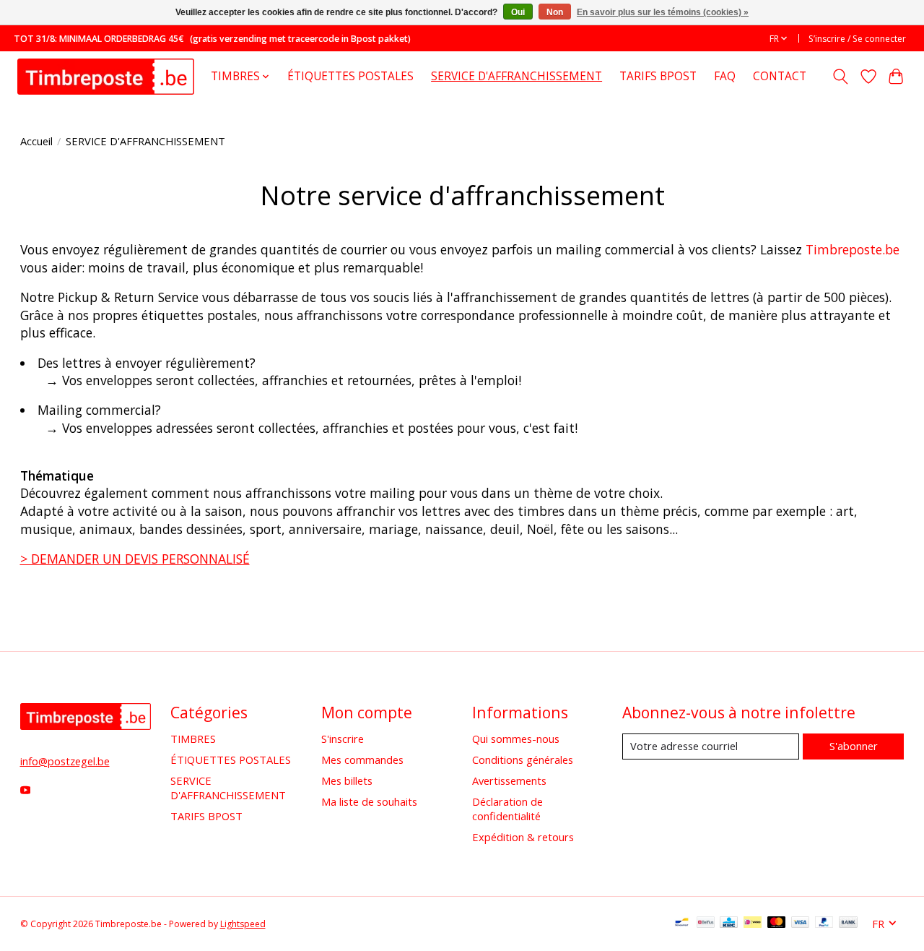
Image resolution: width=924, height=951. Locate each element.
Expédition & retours (523, 837)
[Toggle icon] (839, 77)
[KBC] (729, 923)
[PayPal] (824, 923)
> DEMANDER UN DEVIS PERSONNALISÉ (135, 558)
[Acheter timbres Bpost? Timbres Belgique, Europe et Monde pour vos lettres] (105, 76)
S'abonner (853, 746)
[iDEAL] (753, 923)
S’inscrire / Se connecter (857, 39)
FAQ (725, 76)
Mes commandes (362, 759)
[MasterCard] (776, 923)
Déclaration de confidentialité (507, 808)
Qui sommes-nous (515, 738)
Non (554, 12)
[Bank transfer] (848, 923)
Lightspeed (243, 924)
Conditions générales (522, 759)
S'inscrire (342, 738)
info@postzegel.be (65, 761)
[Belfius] (706, 923)
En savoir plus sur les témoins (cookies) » (663, 12)
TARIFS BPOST (658, 76)
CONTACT (779, 76)
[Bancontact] (682, 923)
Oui (518, 12)
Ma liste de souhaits (369, 801)
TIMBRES (193, 738)
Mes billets (346, 780)
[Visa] (800, 923)
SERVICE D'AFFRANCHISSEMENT (516, 76)
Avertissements (509, 780)
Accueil (36, 141)
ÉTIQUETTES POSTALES (350, 76)
